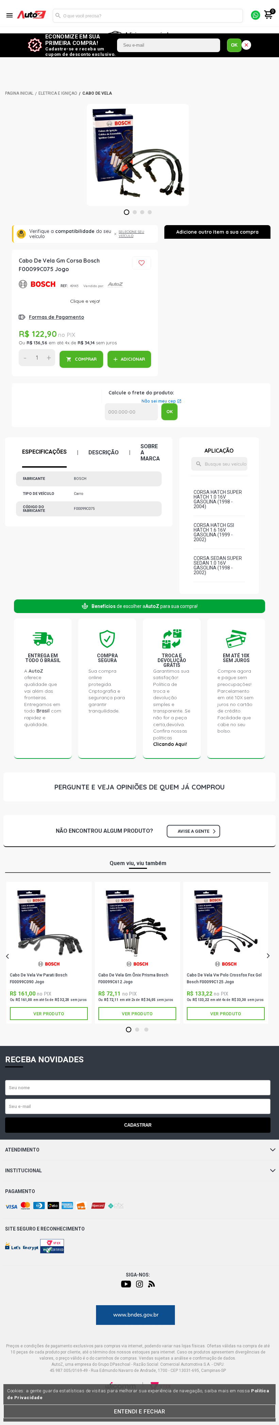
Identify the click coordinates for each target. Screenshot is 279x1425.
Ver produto (48, 1013)
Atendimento (22, 1150)
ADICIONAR (133, 359)
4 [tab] (150, 212)
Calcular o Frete (131, 411)
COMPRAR (86, 359)
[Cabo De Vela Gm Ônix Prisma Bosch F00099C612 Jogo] (137, 922)
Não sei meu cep (159, 401)
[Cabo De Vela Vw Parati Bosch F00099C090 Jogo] (48, 922)
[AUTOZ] (19, 93)
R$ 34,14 (86, 342)
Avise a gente (193, 831)
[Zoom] (138, 155)
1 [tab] (127, 212)
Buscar (58, 15)
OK (234, 45)
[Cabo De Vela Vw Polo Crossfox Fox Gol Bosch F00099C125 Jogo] (225, 922)
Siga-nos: (138, 1274)
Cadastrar (137, 1125)
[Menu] (9, 16)
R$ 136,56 (37, 342)
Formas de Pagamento (56, 317)
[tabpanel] (137, 155)
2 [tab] (135, 212)
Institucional (23, 1170)
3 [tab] (142, 212)
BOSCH (37, 286)
